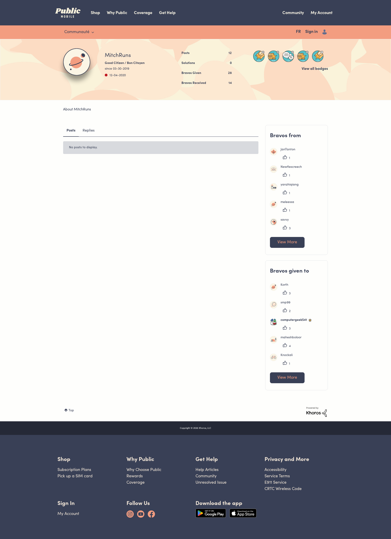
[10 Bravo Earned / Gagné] (259, 56)
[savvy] (281, 225)
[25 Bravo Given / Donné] (273, 56)
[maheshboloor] (287, 342)
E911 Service (275, 482)
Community (293, 12)
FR (298, 32)
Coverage (143, 12)
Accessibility (275, 469)
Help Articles (207, 469)
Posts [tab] (71, 130)
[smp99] (282, 307)
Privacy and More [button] (287, 459)
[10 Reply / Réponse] (288, 56)
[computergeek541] (293, 325)
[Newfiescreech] (287, 172)
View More (287, 242)
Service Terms (277, 475)
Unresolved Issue (211, 482)
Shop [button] (63, 459)
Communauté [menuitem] (76, 32)
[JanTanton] (284, 154)
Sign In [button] (66, 503)
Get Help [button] (207, 459)
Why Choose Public (143, 469)
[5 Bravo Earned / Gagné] (317, 56)
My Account (321, 12)
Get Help (167, 12)
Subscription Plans (74, 469)
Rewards (134, 475)
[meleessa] (284, 207)
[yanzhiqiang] (286, 189)
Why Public (117, 12)
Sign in (311, 32)
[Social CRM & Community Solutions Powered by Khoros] (316, 412)
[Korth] (281, 290)
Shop (95, 12)
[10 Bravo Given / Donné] (303, 56)
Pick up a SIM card (75, 475)
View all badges (315, 69)
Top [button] (71, 410)
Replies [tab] (89, 130)
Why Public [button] (140, 459)
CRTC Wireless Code (283, 488)
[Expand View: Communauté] (93, 32)
